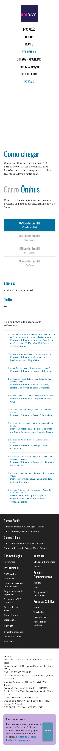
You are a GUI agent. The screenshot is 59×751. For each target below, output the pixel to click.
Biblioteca (9, 578)
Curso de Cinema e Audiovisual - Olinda (24, 543)
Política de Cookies (26, 736)
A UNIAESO (10, 573)
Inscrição (29, 29)
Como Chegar (11, 615)
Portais (29, 81)
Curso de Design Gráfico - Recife (21, 531)
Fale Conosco (11, 641)
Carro (11, 189)
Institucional (29, 74)
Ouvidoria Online (13, 636)
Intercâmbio (10, 619)
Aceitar (47, 730)
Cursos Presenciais (29, 59)
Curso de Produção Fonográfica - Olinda (25, 548)
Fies (36, 587)
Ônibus (30, 189)
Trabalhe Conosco (13, 631)
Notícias (38, 566)
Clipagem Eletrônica (44, 561)
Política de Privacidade (18, 739)
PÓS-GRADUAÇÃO (29, 66)
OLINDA (29, 37)
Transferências (41, 617)
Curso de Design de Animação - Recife (24, 526)
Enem (36, 607)
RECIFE (29, 44)
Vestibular (29, 51)
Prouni (37, 582)
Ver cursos (9, 561)
